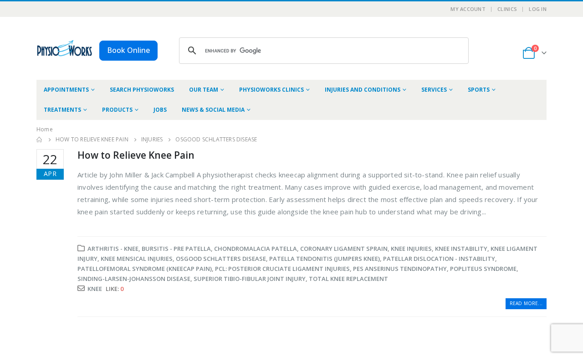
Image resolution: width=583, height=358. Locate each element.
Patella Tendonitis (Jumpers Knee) (324, 258)
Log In (538, 8)
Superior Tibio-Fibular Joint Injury (250, 279)
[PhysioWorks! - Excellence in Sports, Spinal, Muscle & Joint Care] (64, 48)
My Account (468, 8)
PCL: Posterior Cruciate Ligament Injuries (282, 269)
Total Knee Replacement (348, 279)
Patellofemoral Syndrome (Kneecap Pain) (144, 269)
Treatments (62, 110)
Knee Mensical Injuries (137, 258)
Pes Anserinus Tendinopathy (400, 269)
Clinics (507, 8)
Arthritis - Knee (112, 248)
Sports (479, 89)
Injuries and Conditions (362, 89)
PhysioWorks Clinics (271, 89)
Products (117, 110)
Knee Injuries (411, 248)
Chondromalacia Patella (255, 248)
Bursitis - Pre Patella (176, 248)
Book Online (128, 50)
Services (434, 89)
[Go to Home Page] (39, 140)
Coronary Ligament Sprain (344, 248)
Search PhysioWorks (142, 89)
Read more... (526, 303)
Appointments (66, 89)
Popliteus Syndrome (483, 269)
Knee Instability (461, 248)
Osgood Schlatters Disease (221, 258)
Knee (94, 289)
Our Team (203, 89)
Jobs (160, 110)
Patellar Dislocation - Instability (439, 258)
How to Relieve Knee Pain (135, 155)
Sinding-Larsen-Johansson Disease (133, 279)
